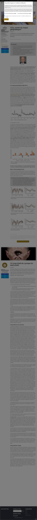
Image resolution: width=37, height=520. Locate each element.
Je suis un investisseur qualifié (10, 13)
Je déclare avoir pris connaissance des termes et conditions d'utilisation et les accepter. (18, 16)
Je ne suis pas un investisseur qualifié (24, 13)
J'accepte (6, 19)
